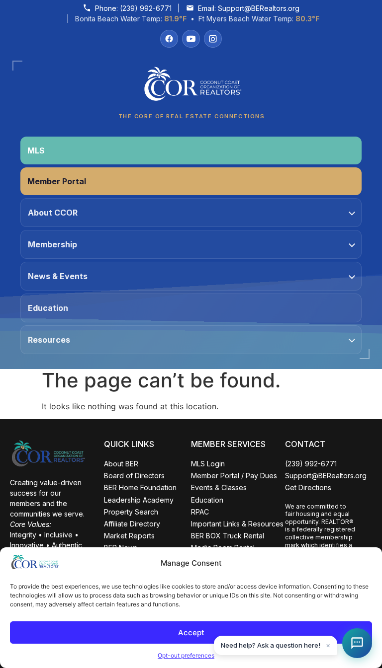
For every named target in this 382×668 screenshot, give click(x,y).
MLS (36, 150)
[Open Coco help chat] (357, 643)
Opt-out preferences (186, 655)
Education (48, 308)
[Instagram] (213, 39)
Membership (52, 244)
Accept (191, 632)
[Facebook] (169, 39)
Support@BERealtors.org (258, 8)
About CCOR (53, 213)
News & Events (58, 276)
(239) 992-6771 (146, 8)
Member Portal (56, 181)
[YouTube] (191, 39)
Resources (49, 340)
